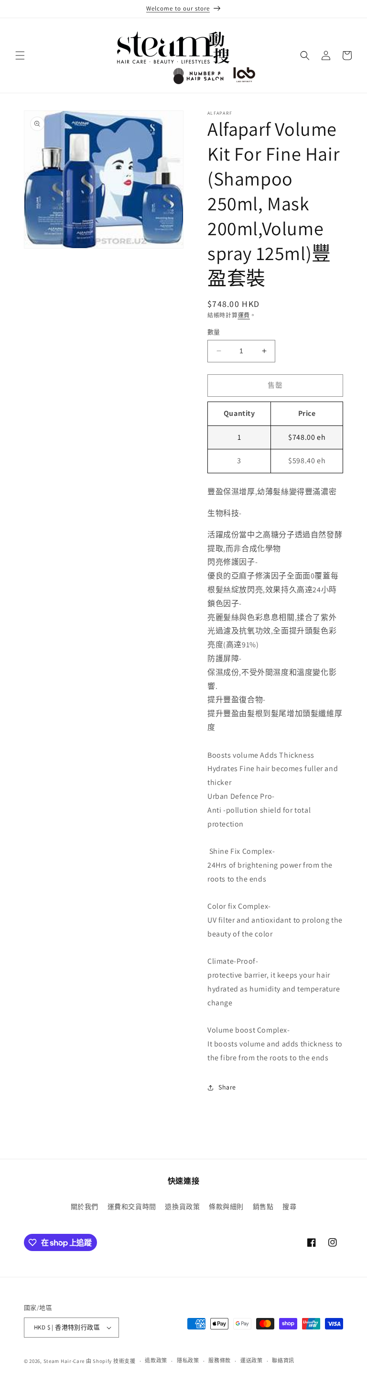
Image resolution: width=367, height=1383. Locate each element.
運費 (244, 315)
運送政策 (251, 1360)
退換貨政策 (182, 1206)
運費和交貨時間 (132, 1206)
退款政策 (156, 1360)
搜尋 (289, 1206)
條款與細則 (226, 1206)
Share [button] (227, 1087)
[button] (20, 55)
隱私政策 (188, 1360)
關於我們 (84, 1206)
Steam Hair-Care (64, 1361)
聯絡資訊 (283, 1360)
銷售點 (263, 1206)
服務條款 (219, 1360)
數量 (213, 332)
